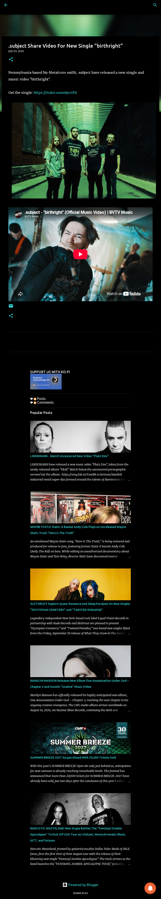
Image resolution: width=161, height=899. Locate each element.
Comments (45, 402)
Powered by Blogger (83, 885)
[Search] (155, 5)
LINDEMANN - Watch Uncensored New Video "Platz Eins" (69, 456)
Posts (41, 399)
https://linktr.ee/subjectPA (55, 92)
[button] (10, 59)
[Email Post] (10, 307)
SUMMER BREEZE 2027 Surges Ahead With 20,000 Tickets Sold (73, 757)
